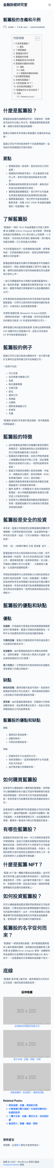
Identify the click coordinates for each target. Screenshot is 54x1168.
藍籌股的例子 (22, 53)
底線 (19, 93)
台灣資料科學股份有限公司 (27, 1026)
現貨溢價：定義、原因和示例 (23, 1105)
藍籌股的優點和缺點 (25, 63)
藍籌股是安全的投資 (25, 60)
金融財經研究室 (15, 5)
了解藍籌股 (21, 50)
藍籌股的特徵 (22, 56)
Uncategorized (38, 27)
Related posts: (27, 96)
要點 (22, 47)
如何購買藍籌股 (23, 76)
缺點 (23, 70)
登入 (18, 1145)
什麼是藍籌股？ (22, 43)
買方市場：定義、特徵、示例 (27, 1059)
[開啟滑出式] (49, 5)
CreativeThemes (11, 1164)
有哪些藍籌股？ (23, 80)
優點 (22, 67)
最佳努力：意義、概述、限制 (23, 1123)
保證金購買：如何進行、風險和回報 (27, 1092)
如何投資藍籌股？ (25, 86)
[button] (36, 39)
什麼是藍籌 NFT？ (24, 83)
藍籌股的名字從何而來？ (27, 90)
